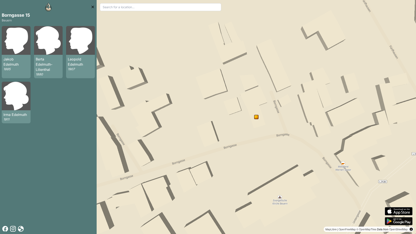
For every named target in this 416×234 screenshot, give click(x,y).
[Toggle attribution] (411, 229)
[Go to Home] (48, 7)
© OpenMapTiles (366, 229)
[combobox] (160, 7)
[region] (256, 117)
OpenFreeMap (347, 229)
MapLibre (331, 229)
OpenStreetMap (398, 229)
